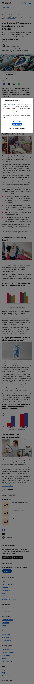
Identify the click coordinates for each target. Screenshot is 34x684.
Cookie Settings (17, 121)
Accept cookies (17, 124)
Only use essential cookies (17, 128)
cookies (13, 104)
